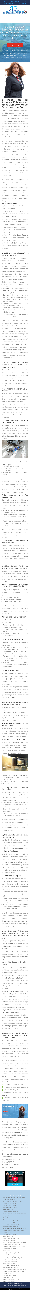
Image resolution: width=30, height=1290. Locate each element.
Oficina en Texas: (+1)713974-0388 (10, 1)
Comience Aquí (15, 45)
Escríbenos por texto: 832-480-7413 (19, 3)
